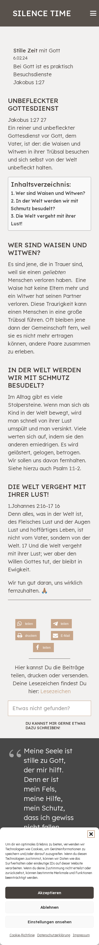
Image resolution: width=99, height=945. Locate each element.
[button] (91, 834)
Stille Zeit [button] (25, 50)
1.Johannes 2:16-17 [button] (30, 506)
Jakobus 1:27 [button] (28, 82)
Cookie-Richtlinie (22, 935)
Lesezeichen (55, 691)
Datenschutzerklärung (53, 935)
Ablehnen (49, 907)
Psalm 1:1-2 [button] (66, 468)
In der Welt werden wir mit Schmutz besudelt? (44, 205)
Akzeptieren (49, 892)
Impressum (81, 935)
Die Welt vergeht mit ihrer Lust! (43, 220)
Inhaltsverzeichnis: (41, 184)
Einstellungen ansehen (50, 921)
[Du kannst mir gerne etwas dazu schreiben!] (17, 725)
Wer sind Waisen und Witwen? (50, 193)
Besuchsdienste (32, 74)
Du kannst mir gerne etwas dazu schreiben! (56, 725)
